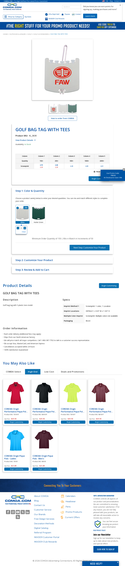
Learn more (90, 16)
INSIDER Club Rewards (45, 542)
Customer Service (42, 510)
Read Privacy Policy (99, 530)
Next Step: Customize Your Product (89, 247)
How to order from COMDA (62, 118)
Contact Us (117, 1)
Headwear (71, 501)
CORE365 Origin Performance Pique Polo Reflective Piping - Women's (15, 410)
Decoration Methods (44, 523)
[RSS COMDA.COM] (18, 517)
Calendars (70, 496)
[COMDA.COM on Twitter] (23, 512)
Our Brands (39, 514)
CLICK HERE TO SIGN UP (106, 549)
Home (5, 34)
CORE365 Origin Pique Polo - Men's (43, 457)
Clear (24, 232)
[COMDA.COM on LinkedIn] (28, 512)
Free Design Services (44, 519)
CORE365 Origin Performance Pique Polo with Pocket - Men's (100, 410)
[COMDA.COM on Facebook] (8, 512)
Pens (68, 507)
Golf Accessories (41, 34)
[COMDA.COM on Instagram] (13, 512)
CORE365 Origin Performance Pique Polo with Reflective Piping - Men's (44, 410)
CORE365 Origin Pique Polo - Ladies (14, 457)
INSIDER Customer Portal (46, 537)
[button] (51, 14)
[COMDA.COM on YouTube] (18, 512)
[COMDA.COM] (12, 7)
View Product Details (24, 140)
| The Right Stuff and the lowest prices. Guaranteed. (26, 1)
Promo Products (74, 512)
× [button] (120, 5)
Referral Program (42, 532)
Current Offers (72, 517)
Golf (29, 34)
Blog (111, 1)
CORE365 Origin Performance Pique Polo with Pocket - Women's (72, 410)
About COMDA (41, 496)
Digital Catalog (41, 528)
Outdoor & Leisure (18, 34)
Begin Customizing (109, 285)
